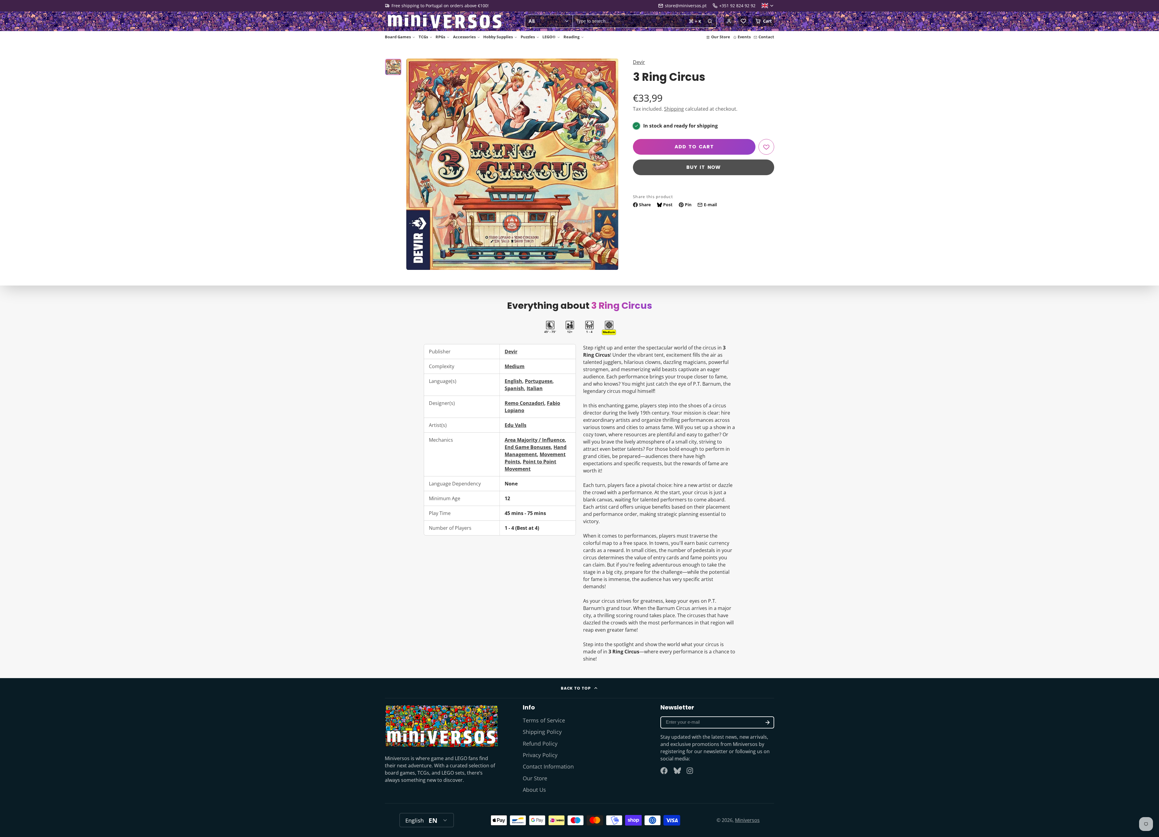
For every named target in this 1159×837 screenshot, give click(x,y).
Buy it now (703, 167)
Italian (535, 388)
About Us (534, 789)
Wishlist (743, 21)
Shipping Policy (542, 731)
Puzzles (528, 36)
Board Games (398, 36)
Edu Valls (515, 425)
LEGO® (549, 36)
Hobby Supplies (498, 36)
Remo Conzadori (524, 403)
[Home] (445, 21)
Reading (572, 36)
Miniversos (747, 820)
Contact (766, 36)
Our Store (720, 36)
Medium (515, 366)
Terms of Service (544, 720)
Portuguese (538, 381)
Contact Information (548, 766)
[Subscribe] (767, 722)
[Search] (710, 21)
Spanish (514, 388)
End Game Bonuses (528, 447)
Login (729, 21)
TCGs (423, 36)
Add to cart (694, 146)
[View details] (442, 725)
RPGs (440, 36)
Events (744, 36)
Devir (639, 62)
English (513, 381)
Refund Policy (540, 743)
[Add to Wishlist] (766, 147)
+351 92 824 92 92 (737, 5)
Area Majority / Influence (535, 440)
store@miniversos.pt (686, 5)
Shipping (674, 109)
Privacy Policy (540, 755)
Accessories (464, 36)
